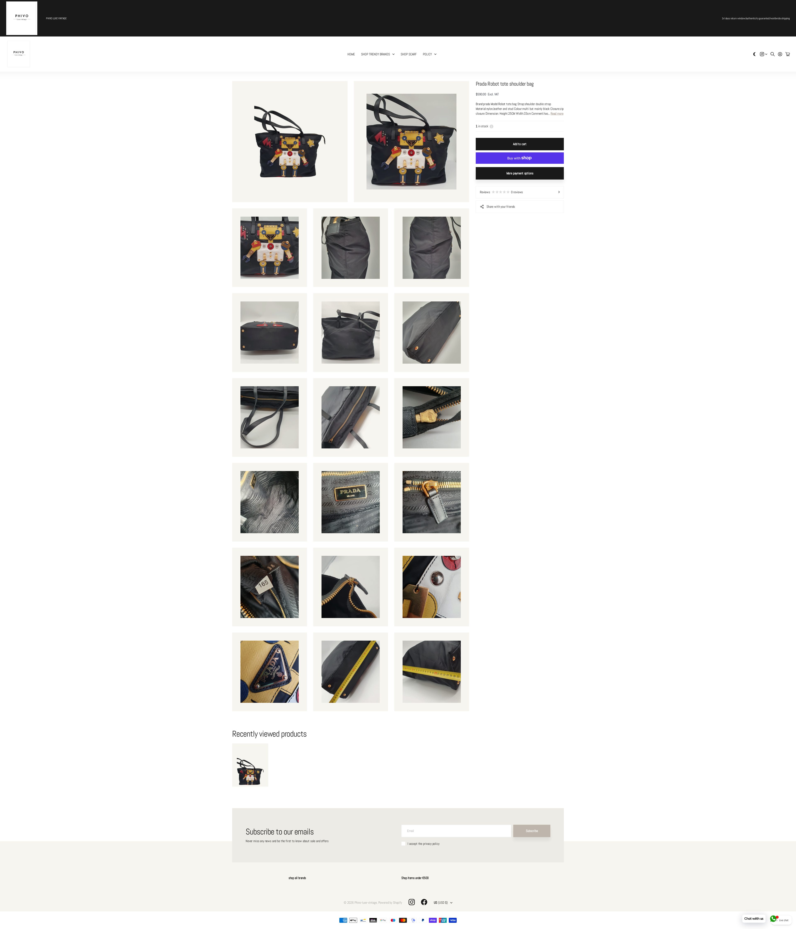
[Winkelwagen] (787, 54)
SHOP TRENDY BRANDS (375, 54)
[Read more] (763, 54)
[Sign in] (780, 54)
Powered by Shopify (390, 902)
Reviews (501, 192)
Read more (557, 113)
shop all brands (297, 878)
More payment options (519, 173)
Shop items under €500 (415, 878)
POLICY (427, 54)
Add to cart (520, 144)
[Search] (773, 54)
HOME (351, 54)
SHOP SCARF (409, 54)
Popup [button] (491, 126)
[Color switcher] (754, 54)
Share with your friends (501, 206)
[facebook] (424, 902)
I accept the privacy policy (423, 844)
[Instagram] (412, 902)
